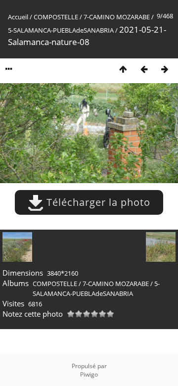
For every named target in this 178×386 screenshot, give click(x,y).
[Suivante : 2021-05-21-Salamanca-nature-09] (164, 69)
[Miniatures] (123, 69)
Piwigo (89, 374)
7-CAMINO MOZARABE (117, 16)
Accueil (18, 16)
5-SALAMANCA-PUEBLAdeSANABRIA (61, 30)
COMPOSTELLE (56, 16)
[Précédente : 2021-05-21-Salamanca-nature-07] (144, 69)
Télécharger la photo (97, 202)
